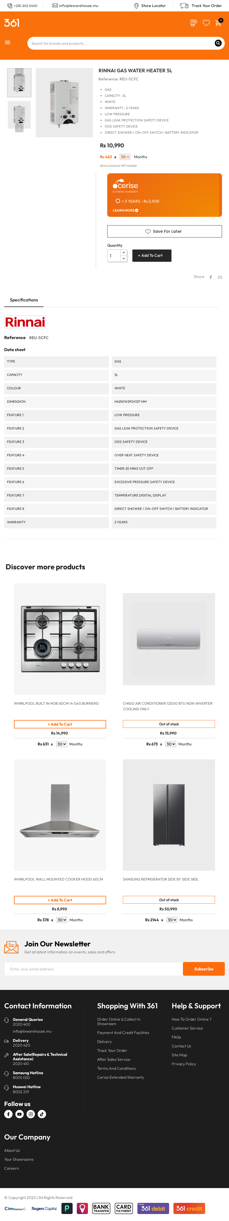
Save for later (167, 231)
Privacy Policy (184, 1063)
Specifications (24, 300)
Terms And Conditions (116, 1068)
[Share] (211, 277)
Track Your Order (207, 5)
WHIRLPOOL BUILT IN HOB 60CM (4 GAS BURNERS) (56, 703)
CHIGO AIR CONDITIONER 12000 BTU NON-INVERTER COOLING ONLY (168, 706)
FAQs (176, 1037)
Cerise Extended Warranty (120, 1077)
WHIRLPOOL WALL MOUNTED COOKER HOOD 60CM (58, 879)
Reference (15, 337)
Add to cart (152, 255)
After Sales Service (113, 1059)
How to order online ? (191, 1019)
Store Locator (153, 5)
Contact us (181, 1046)
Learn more (123, 210)
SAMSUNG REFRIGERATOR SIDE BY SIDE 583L (161, 879)
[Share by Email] (220, 276)
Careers (11, 1168)
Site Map (179, 1054)
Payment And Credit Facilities (123, 1032)
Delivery (104, 1041)
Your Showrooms (19, 1159)
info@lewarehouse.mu (78, 5)
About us (12, 1150)
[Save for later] (206, 22)
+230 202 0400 (25, 6)
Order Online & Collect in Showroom (118, 1021)
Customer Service (187, 1028)
